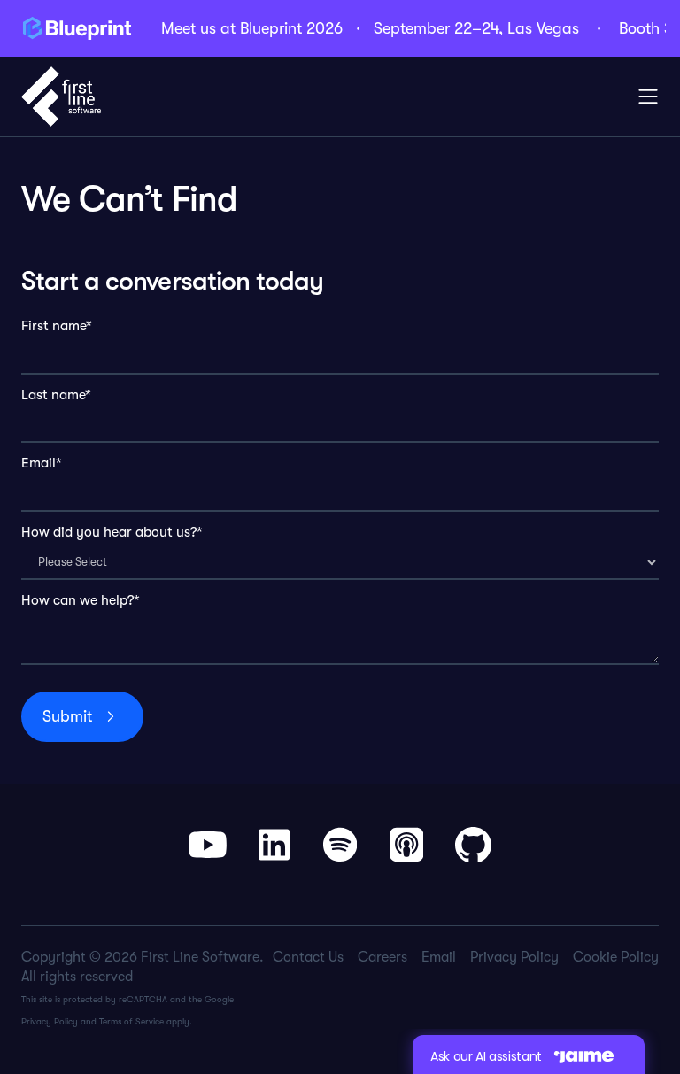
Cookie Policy (616, 957)
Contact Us (308, 957)
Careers (382, 957)
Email (438, 957)
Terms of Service (131, 1021)
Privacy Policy (49, 1021)
